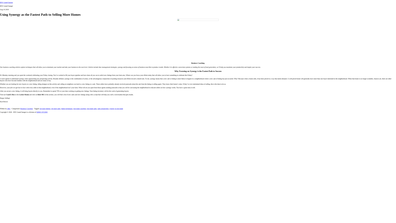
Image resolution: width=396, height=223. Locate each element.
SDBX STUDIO (42, 112)
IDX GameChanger (6, 2)
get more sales (55, 109)
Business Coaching (26, 109)
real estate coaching (79, 109)
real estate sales (92, 109)
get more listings (45, 109)
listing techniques (66, 109)
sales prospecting (103, 109)
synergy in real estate (116, 109)
